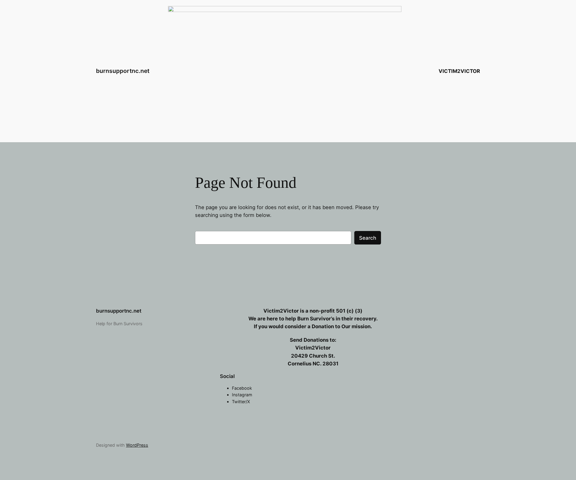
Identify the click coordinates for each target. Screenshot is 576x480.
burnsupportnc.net (122, 70)
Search (367, 238)
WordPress (137, 445)
